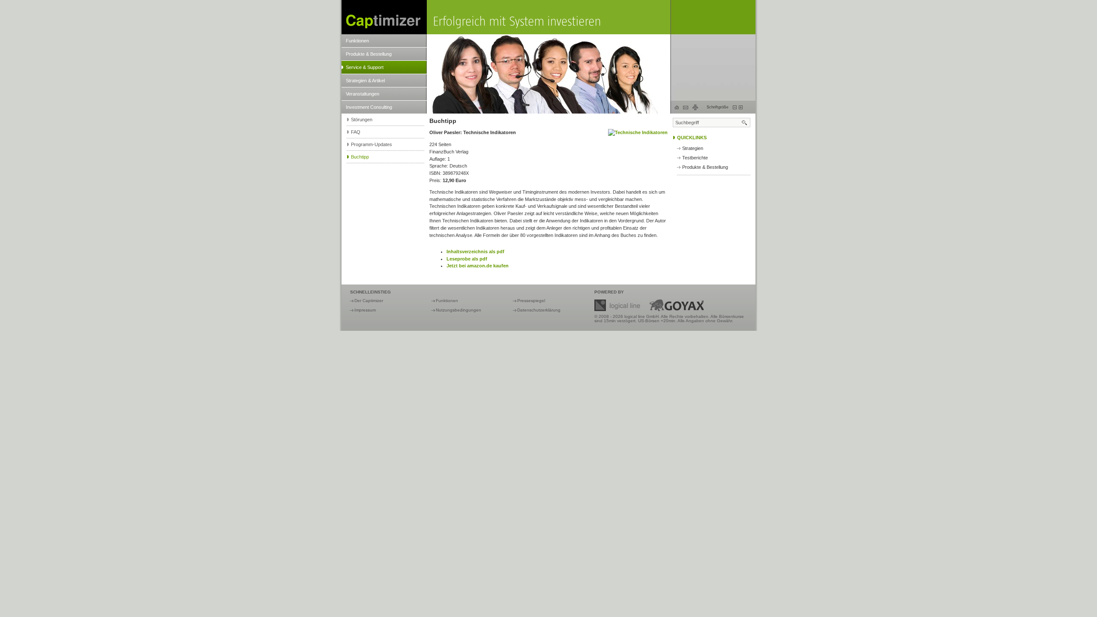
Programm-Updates (371, 144)
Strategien (692, 148)
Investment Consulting (369, 107)
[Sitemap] (695, 107)
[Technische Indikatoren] (638, 132)
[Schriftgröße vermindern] (735, 107)
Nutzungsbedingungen (458, 310)
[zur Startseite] (676, 107)
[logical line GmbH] (617, 305)
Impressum (365, 310)
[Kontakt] (685, 107)
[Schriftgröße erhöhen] (741, 107)
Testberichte (695, 157)
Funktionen (357, 40)
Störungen (361, 119)
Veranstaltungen (362, 93)
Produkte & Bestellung (369, 54)
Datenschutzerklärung (538, 310)
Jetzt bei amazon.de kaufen (478, 265)
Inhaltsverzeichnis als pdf (475, 251)
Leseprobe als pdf (467, 258)
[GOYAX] (676, 305)
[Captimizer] (384, 17)
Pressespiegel (531, 300)
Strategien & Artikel (365, 80)
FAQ (355, 132)
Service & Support (365, 67)
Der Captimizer (368, 300)
